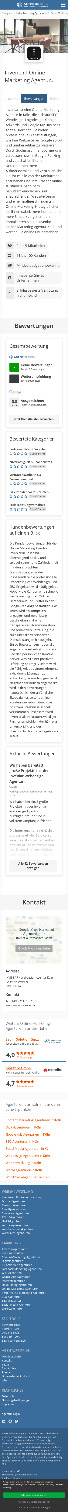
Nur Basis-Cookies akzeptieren (34, 1501)
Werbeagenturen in (24, 1170)
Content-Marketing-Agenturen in (33, 1120)
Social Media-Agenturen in (29, 1148)
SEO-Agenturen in (22, 1141)
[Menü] (63, 5)
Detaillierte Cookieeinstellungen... (34, 1507)
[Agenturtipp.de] (33, 5)
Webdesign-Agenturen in (28, 1155)
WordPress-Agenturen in (28, 1177)
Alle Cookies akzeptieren (34, 1494)
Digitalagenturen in (23, 1127)
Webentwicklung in (23, 1162)
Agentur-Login (11, 1414)
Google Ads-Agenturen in (28, 1134)
